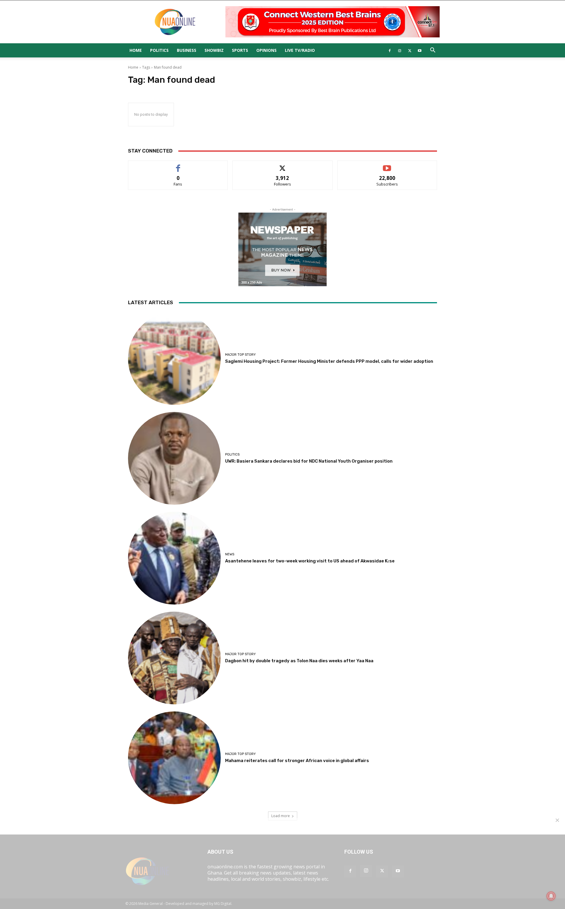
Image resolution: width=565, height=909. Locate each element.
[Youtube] (419, 50)
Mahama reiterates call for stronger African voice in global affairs (297, 760)
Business (186, 50)
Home (135, 50)
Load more (280, 815)
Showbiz (214, 50)
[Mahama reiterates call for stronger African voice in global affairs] (174, 757)
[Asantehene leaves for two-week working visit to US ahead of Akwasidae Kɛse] (174, 558)
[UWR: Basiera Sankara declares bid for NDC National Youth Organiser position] (174, 458)
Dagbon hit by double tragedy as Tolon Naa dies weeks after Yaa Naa (299, 660)
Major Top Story (240, 354)
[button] (433, 50)
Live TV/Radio (300, 50)
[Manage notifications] (551, 896)
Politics (159, 50)
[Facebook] (389, 50)
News (229, 554)
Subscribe (387, 165)
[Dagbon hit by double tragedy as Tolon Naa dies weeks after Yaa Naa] (174, 658)
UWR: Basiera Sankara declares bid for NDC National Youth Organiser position (309, 461)
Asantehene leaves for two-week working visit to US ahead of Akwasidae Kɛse (310, 561)
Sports (240, 50)
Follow (283, 165)
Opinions (266, 50)
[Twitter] (409, 50)
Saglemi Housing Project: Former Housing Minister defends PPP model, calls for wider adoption (329, 361)
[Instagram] (399, 50)
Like (178, 165)
